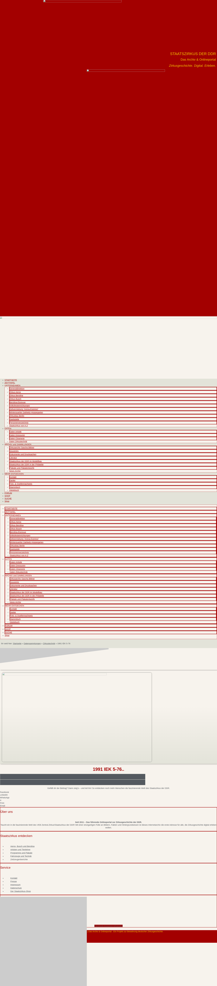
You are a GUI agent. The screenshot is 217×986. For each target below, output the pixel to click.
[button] (108, 792)
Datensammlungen (32, 643)
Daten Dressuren (17, 435)
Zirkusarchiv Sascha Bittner (21, 447)
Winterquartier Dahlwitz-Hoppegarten (26, 412)
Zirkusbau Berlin (16, 416)
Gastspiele (14, 419)
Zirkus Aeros (15, 392)
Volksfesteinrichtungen (19, 406)
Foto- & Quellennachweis (20, 484)
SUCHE (8, 498)
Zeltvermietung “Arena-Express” (23, 409)
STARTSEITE (11, 380)
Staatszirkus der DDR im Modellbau (25, 461)
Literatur (13, 458)
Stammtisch (14, 487)
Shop (7, 501)
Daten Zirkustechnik (18, 441)
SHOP (7, 496)
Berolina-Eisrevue (17, 402)
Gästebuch (14, 490)
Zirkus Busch (15, 399)
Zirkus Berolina (16, 395)
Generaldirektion (16, 389)
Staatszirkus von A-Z (18, 426)
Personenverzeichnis (18, 423)
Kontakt (12, 477)
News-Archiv (15, 471)
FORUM (8, 493)
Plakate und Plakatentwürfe (21, 468)
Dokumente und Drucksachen (22, 454)
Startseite (17, 643)
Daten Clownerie (17, 438)
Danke (12, 480)
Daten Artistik (15, 432)
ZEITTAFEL (10, 383)
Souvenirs (14, 451)
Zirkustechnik (49, 643)
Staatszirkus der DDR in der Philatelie (26, 464)
